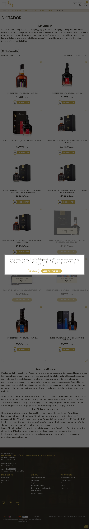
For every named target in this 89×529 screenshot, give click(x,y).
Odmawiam (33, 271)
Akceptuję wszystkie (51, 271)
